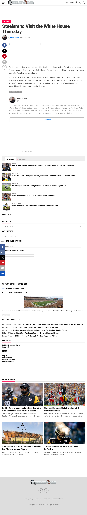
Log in (4, 355)
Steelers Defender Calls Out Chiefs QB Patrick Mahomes (33, 196)
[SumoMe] (2, 273)
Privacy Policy (28, 499)
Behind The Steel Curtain (11, 345)
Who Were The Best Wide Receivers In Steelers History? (38, 333)
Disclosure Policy (57, 499)
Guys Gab (5, 347)
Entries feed (7, 357)
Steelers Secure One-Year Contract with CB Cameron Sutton (35, 206)
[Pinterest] (2, 262)
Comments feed (8, 359)
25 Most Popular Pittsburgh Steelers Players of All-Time (36, 327)
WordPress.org (8, 361)
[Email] (2, 268)
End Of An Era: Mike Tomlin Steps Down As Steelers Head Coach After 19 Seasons (43, 165)
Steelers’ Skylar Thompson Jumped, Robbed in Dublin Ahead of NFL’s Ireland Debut (43, 175)
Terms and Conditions (42, 499)
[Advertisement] (43, 11)
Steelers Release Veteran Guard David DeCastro (61, 448)
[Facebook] (2, 247)
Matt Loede (14, 37)
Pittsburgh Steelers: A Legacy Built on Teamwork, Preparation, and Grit (39, 186)
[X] (2, 257)
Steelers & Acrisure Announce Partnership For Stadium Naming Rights (40, 330)
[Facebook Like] (2, 252)
